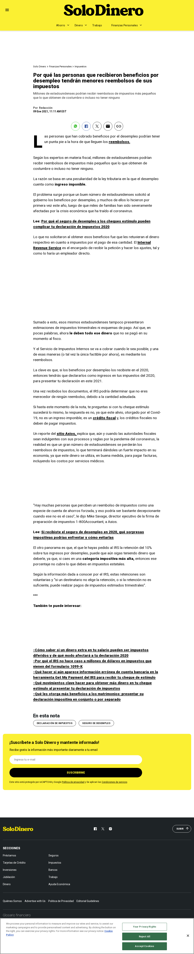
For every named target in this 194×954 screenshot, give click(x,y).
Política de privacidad (73, 782)
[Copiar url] (118, 126)
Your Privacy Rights (144, 926)
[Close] (188, 935)
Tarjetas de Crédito (14, 862)
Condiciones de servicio (114, 782)
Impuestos (80, 66)
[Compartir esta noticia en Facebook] (86, 126)
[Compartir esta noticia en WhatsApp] (75, 126)
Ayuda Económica (59, 884)
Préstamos (9, 855)
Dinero (79, 25)
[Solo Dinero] (103, 10)
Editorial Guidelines (88, 901)
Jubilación (9, 877)
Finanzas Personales (124, 25)
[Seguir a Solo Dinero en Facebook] (95, 829)
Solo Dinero (39, 66)
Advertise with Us (35, 901)
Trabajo (97, 25)
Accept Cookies (144, 946)
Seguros (53, 855)
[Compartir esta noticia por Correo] (107, 126)
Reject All (144, 936)
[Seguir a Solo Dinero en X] (103, 829)
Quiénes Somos (12, 901)
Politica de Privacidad (61, 901)
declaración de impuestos (55, 723)
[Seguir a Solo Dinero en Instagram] (110, 829)
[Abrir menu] (7, 10)
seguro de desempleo (96, 723)
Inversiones (9, 869)
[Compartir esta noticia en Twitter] (97, 126)
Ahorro (60, 25)
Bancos (52, 869)
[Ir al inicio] (18, 829)
